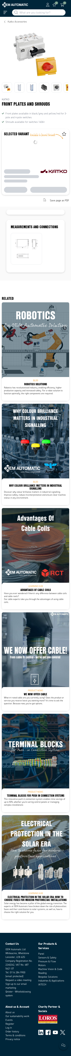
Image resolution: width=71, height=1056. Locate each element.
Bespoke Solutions (48, 976)
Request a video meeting (18, 980)
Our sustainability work (17, 1016)
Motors (42, 965)
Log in (8, 1027)
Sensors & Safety (47, 957)
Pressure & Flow (47, 961)
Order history (12, 1031)
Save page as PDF (59, 200)
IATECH (42, 984)
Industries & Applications (51, 980)
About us (10, 1012)
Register (9, 1023)
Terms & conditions (15, 1035)
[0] (54, 5)
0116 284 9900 (17, 972)
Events (9, 1020)
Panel (41, 953)
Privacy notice (12, 1039)
